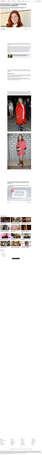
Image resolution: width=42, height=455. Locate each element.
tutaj (12, 453)
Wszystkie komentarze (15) (15, 258)
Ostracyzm (32, 443)
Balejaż (21, 441)
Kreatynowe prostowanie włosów (3, 440)
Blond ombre (1, 441)
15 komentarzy (29, 202)
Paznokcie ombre (1, 443)
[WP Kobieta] (4, 1)
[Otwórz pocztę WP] (34, 1)
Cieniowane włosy (22, 440)
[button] (41, 1)
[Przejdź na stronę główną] (1, 1)
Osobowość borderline (34, 441)
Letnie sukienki (12, 441)
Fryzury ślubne (12, 440)
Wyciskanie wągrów (23, 443)
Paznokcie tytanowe (33, 440)
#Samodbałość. (16, 181)
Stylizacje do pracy (12, 443)
